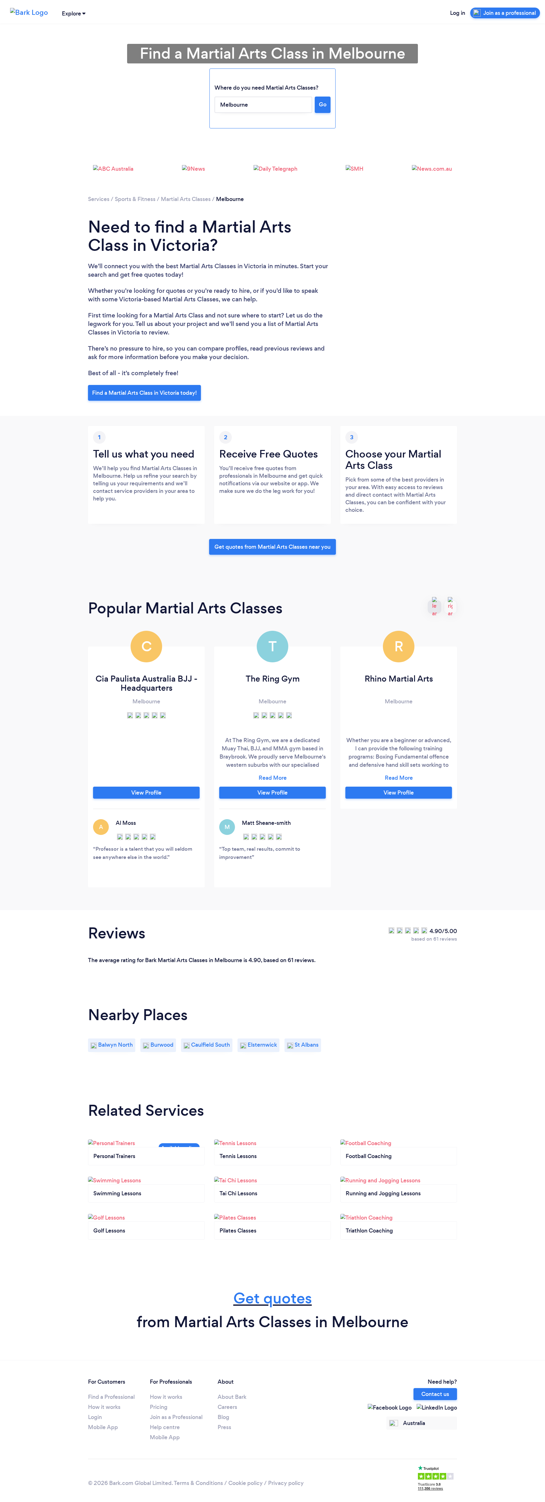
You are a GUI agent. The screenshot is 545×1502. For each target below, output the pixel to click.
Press (224, 1427)
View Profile (146, 792)
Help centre (165, 1427)
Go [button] (322, 104)
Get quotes (272, 1298)
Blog (223, 1417)
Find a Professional (111, 1397)
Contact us (435, 1394)
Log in (457, 13)
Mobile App (103, 1427)
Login (95, 1417)
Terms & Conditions (198, 1483)
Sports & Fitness (135, 199)
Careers (227, 1407)
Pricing (158, 1407)
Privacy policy (286, 1483)
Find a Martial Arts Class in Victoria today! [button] (144, 393)
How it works (104, 1407)
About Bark (232, 1397)
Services (98, 199)
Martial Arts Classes (186, 199)
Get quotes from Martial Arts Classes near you (272, 547)
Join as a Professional (176, 1417)
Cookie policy (245, 1483)
